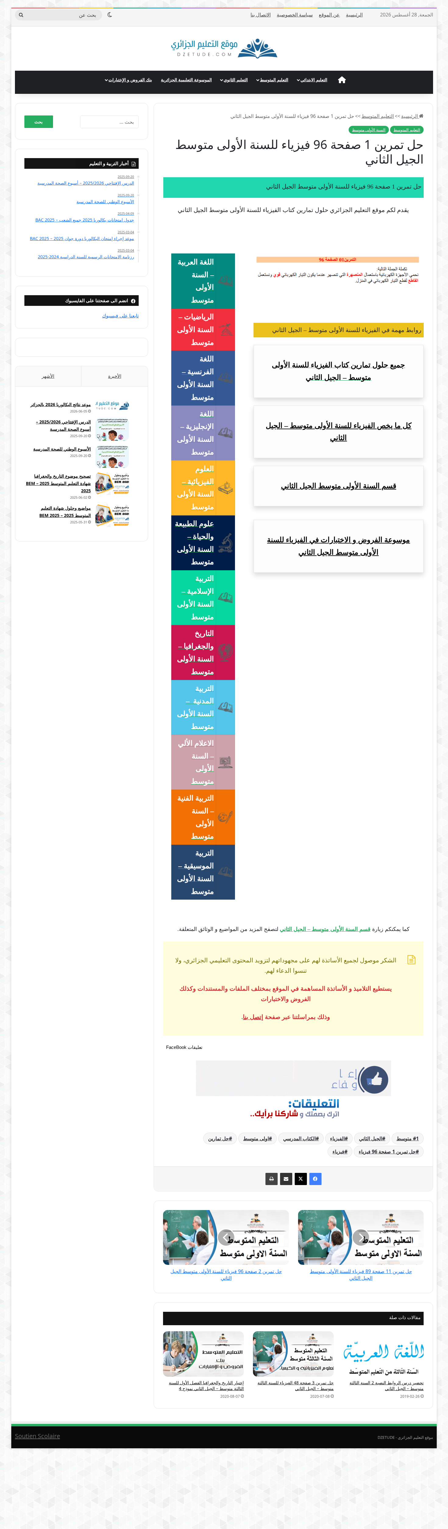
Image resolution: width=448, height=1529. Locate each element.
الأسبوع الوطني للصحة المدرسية (62, 449)
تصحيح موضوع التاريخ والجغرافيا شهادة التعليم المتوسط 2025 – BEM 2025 (58, 483)
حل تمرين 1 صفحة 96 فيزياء (387, 1151)
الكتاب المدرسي (299, 1138)
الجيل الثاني (370, 1138)
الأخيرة (114, 376)
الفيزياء (337, 1138)
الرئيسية (354, 14)
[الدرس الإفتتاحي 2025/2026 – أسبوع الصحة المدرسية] (112, 429)
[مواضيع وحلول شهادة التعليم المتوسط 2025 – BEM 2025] (112, 515)
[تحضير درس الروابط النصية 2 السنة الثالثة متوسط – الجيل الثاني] (383, 1354)
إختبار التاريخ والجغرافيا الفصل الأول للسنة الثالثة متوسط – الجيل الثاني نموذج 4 (206, 1385)
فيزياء (338, 1151)
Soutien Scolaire (37, 1436)
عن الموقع (329, 14)
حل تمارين (218, 1138)
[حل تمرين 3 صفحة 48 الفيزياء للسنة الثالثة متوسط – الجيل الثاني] (293, 1354)
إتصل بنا (253, 1017)
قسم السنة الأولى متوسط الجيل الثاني (338, 486)
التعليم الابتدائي (313, 80)
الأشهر (48, 376)
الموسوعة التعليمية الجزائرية (186, 80)
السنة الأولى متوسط (369, 130)
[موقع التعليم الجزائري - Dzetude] (224, 48)
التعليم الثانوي (236, 80)
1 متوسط (407, 1138)
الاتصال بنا (261, 14)
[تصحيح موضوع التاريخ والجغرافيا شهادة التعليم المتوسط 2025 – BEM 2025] (112, 483)
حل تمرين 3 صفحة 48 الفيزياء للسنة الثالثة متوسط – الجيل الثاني (296, 1385)
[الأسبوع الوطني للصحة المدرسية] (112, 456)
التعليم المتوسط (274, 80)
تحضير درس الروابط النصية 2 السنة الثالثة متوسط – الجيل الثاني (387, 1385)
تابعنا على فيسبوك (120, 315)
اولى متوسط (256, 1138)
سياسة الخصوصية (295, 14)
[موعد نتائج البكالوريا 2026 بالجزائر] (112, 406)
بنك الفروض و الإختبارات (130, 80)
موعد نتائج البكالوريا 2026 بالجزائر (60, 404)
